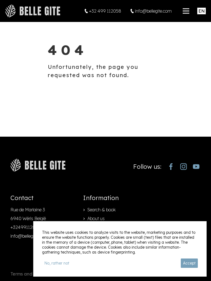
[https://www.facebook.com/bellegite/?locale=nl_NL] (170, 166)
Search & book (101, 209)
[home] (32, 11)
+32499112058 (25, 227)
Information (101, 198)
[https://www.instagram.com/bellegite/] (183, 166)
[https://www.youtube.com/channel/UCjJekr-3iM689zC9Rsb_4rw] (196, 166)
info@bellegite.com (28, 236)
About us (96, 218)
